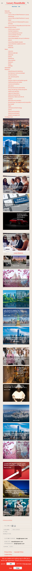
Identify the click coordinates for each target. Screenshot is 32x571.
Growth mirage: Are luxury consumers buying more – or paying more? (15, 359)
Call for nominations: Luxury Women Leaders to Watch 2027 (14, 235)
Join (19, 6)
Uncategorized (9, 117)
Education (11, 86)
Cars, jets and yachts (13, 77)
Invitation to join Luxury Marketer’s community (22, 215)
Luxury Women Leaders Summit (16, 44)
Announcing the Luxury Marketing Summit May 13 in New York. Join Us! (15, 386)
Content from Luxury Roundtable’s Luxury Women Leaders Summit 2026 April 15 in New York (16, 510)
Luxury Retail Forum (13, 36)
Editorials (10, 55)
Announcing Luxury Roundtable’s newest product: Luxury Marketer (16, 262)
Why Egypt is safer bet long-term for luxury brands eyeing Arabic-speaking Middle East (16, 492)
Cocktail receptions (13, 31)
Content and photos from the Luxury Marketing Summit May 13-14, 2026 (22, 295)
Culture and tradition (13, 84)
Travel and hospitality (14, 111)
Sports (10, 109)
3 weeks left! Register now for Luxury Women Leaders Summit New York (15, 464)
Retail (9, 64)
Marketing (11, 58)
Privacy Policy (8, 552)
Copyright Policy (18, 552)
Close (17, 568)
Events (10, 56)
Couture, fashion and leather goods (17, 80)
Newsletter (8, 67)
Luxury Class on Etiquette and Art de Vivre (19, 25)
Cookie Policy (8, 554)
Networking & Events (10, 27)
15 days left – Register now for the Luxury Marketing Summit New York (22, 370)
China (9, 78)
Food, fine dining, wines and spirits (17, 89)
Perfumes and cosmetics (14, 100)
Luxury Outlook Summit (14, 34)
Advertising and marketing (15, 71)
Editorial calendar (13, 53)
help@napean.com (21, 538)
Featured (7, 11)
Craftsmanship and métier (15, 82)
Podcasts (10, 45)
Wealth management (14, 115)
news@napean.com (17, 541)
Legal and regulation (13, 93)
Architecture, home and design (16, 73)
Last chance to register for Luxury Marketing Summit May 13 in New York (15, 311)
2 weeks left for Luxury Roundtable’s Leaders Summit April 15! (22, 446)
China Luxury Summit (14, 29)
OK (11, 564)
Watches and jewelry (13, 113)
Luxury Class (8, 13)
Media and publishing (14, 95)
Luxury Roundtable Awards (15, 42)
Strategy (10, 66)
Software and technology (15, 108)
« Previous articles (7, 520)
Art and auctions (12, 75)
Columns (10, 51)
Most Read (14, 6)
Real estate (11, 104)
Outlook (10, 98)
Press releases (11, 60)
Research (10, 62)
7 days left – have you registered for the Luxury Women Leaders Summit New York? (15, 435)
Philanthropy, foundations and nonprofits (19, 102)
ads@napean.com (19, 543)
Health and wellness (13, 91)
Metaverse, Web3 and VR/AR (16, 97)
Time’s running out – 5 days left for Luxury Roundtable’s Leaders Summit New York (16, 416)
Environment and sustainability (16, 87)
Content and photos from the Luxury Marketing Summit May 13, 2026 (14, 281)
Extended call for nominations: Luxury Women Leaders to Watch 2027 (16, 187)
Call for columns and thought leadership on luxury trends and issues (15, 205)
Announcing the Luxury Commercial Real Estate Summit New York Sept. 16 (22, 141)
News (6, 49)
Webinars (10, 47)
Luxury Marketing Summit (15, 33)
